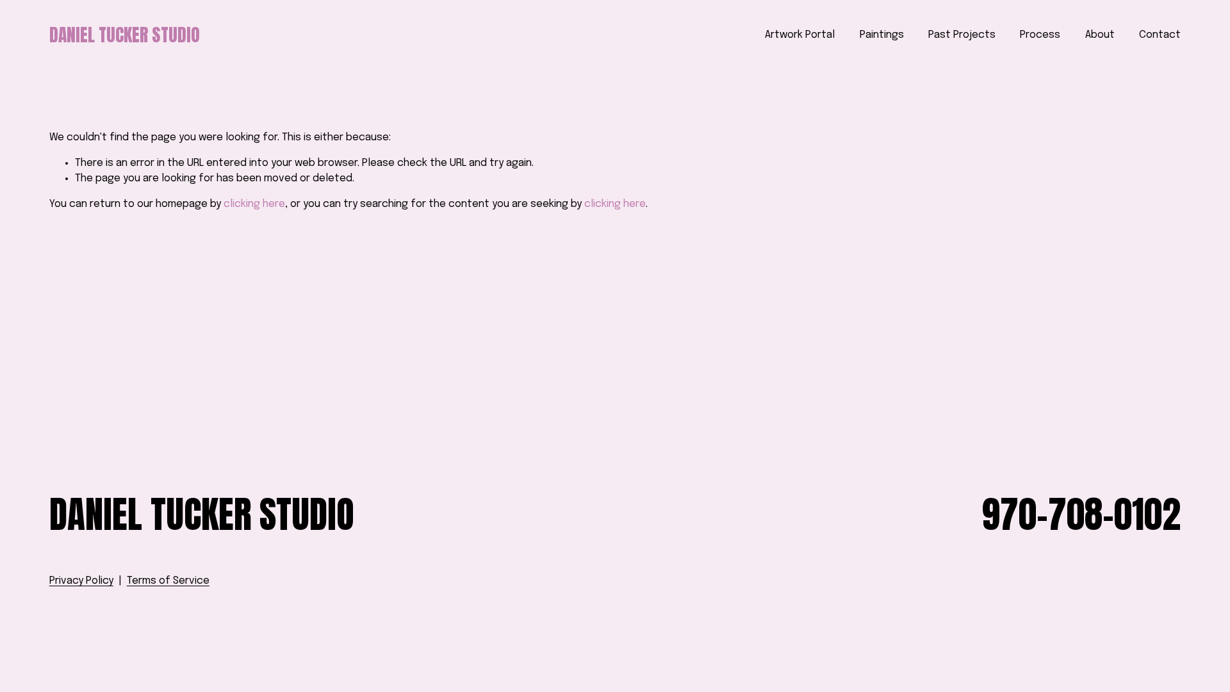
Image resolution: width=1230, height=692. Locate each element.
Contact (1160, 34)
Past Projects (962, 34)
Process (1040, 34)
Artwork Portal (800, 34)
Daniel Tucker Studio (124, 35)
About (1100, 34)
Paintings (882, 34)
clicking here (254, 204)
